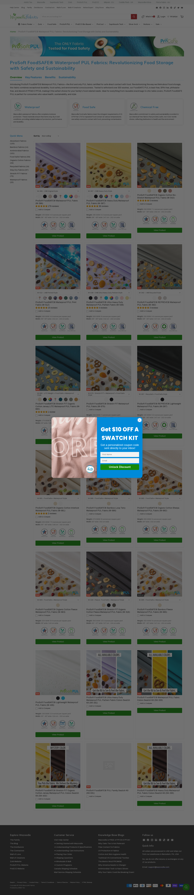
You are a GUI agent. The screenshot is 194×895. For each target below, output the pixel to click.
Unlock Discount (120, 467)
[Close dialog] (140, 420)
